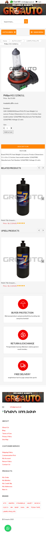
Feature (23, 151)
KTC (4, 503)
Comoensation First (9, 455)
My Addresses (7, 486)
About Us (5, 427)
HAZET (29, 503)
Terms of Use (7, 433)
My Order (5, 477)
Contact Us (6, 464)
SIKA (22, 507)
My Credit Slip (7, 483)
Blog (3, 430)
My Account (6, 458)
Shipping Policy (7, 452)
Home (5, 41)
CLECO (5, 507)
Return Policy (7, 461)
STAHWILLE (20, 503)
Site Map (5, 439)
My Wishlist (6, 480)
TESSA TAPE (35, 507)
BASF (17, 507)
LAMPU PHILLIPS (33, 41)
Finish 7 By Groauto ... (8, 220)
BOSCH (37, 503)
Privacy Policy (7, 436)
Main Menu (38, 32)
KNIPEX (11, 503)
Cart (39, 2)
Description (23, 146)
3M (11, 507)
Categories (7, 32)
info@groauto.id (28, 2)
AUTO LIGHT (17, 41)
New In (4, 489)
